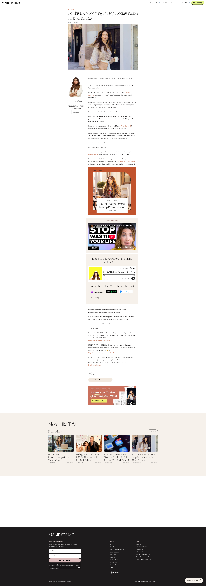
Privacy (55, 581)
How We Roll (113, 565)
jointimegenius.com (94, 365)
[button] (157, 2)
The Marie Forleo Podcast (117, 549)
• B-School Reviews (142, 546)
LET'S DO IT (64, 560)
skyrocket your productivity (126, 161)
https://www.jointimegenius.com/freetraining (103, 353)
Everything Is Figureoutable (143, 559)
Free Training (197, 2)
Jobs (111, 567)
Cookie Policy (62, 581)
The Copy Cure (140, 549)
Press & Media (114, 560)
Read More (76, 112)
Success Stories (114, 552)
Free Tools (113, 557)
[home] (11, 2)
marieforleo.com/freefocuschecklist (100, 340)
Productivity (72, 9)
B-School (138, 544)
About (112, 544)
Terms (50, 581)
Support (69, 581)
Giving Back (113, 562)
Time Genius (139, 552)
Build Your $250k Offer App (143, 554)
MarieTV (112, 547)
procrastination (93, 154)
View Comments (100, 380)
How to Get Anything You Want (144, 557)
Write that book (126, 126)
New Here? (113, 554)
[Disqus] (103, 501)
